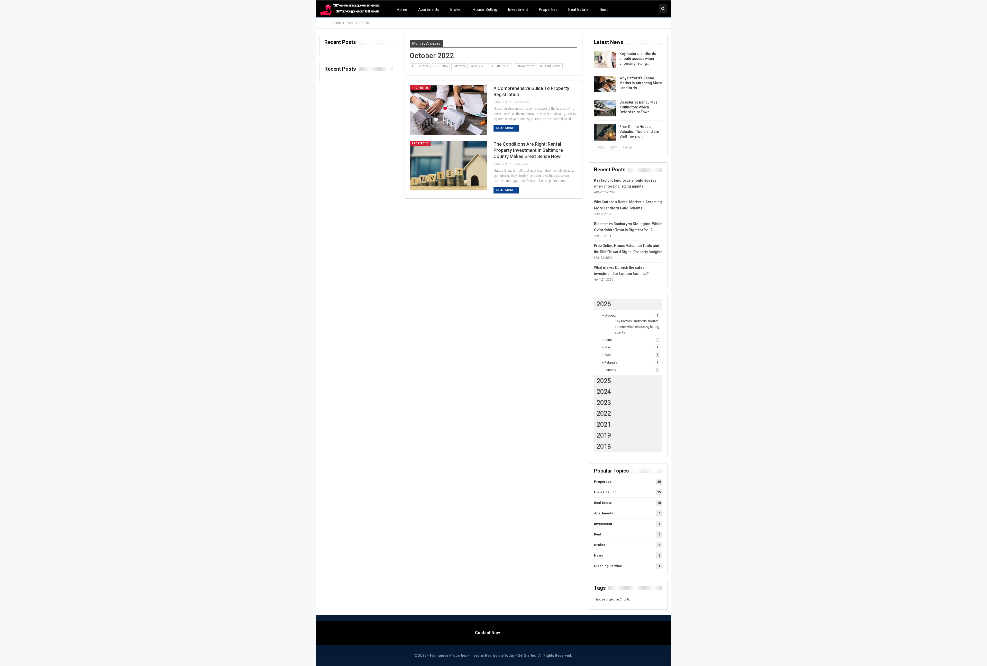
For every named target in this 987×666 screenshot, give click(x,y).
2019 (604, 435)
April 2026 (478, 66)
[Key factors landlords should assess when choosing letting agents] (605, 59)
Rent (604, 9)
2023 (604, 402)
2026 (604, 304)
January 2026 (525, 66)
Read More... (506, 128)
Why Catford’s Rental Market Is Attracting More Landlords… (640, 83)
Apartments (429, 9)
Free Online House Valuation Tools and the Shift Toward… (639, 131)
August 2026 (420, 66)
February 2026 (500, 66)
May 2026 (459, 66)
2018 (604, 446)
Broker (456, 9)
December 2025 (550, 66)
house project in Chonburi (614, 599)
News (598, 555)
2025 (604, 381)
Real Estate (578, 9)
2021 (604, 424)
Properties (548, 9)
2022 (604, 413)
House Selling (485, 9)
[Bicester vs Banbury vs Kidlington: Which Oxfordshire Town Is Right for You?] (605, 108)
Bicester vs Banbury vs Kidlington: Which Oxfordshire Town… (638, 107)
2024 (604, 391)
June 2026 (441, 66)
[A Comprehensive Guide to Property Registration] (448, 110)
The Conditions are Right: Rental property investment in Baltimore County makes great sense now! (528, 150)
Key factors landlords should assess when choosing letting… (637, 59)
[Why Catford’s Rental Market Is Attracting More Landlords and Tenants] (605, 84)
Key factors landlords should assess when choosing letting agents (637, 326)
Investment (518, 9)
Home (402, 9)
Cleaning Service (608, 566)
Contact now (487, 632)
